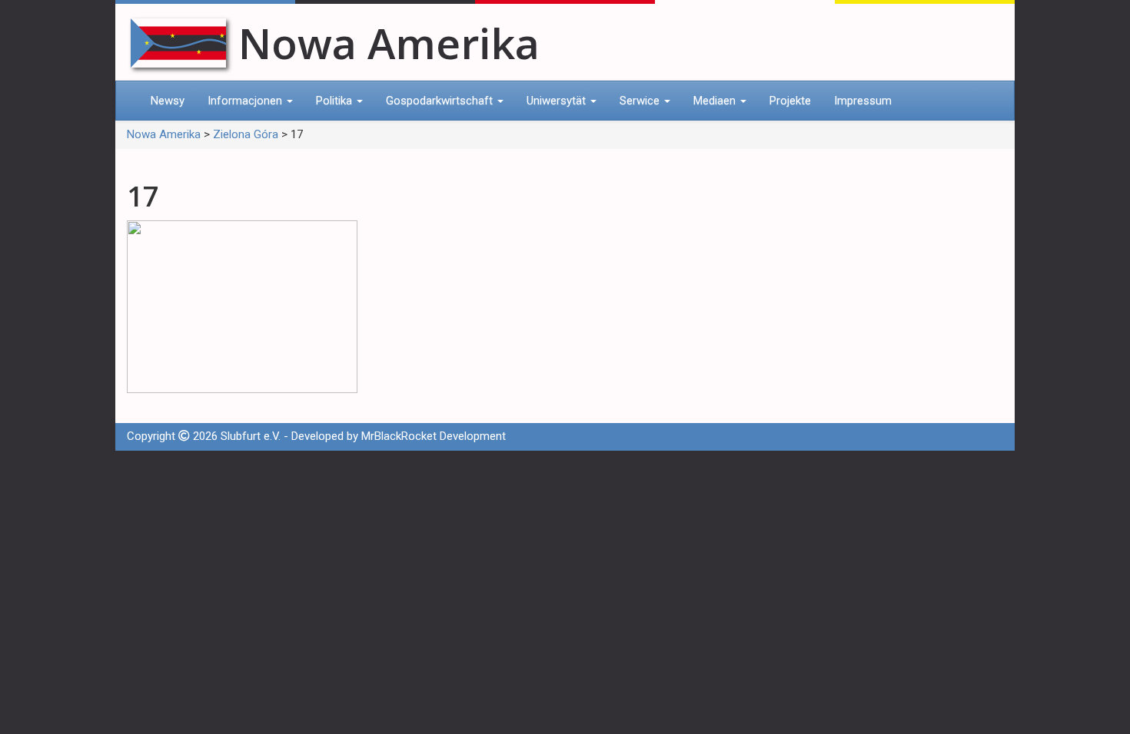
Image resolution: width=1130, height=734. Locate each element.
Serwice (641, 100)
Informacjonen (246, 100)
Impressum (863, 100)
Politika (335, 100)
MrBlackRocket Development (433, 436)
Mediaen (716, 100)
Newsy (167, 100)
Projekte (790, 100)
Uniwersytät (558, 100)
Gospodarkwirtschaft (441, 100)
